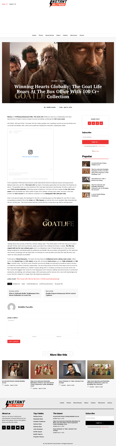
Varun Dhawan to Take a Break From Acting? (98, 179)
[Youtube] (18, 427)
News (62, 81)
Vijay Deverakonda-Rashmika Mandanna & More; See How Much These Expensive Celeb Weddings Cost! (99, 171)
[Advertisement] (58, 21)
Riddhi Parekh (51, 107)
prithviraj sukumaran (46, 284)
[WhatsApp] (101, 123)
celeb (23, 284)
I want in (94, 142)
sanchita (7, 385)
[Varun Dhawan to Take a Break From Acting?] (86, 179)
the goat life (59, 284)
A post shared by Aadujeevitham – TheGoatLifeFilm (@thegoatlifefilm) (30, 179)
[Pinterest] (97, 123)
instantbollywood (32, 284)
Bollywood (16, 284)
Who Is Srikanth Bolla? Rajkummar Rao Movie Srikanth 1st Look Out (24, 294)
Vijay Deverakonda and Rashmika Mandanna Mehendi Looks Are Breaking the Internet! (99, 187)
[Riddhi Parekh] (11, 307)
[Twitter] (93, 123)
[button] (12, 4)
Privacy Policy (101, 146)
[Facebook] (89, 123)
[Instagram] (8, 427)
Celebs (54, 81)
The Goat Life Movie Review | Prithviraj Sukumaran (38, 279)
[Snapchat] (22, 427)
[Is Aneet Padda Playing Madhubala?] (86, 195)
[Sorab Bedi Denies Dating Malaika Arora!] (86, 164)
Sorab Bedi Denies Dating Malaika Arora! (98, 164)
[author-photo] (3, 385)
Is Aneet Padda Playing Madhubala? (98, 195)
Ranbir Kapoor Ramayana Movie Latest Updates (61, 294)
